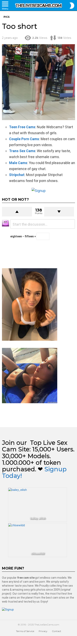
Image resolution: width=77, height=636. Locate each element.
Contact (56, 631)
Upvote (17, 211)
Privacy (43, 631)
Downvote (59, 211)
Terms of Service (25, 631)
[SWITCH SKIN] (72, 6)
